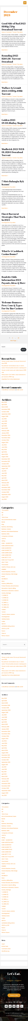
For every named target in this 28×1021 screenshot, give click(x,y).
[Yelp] (21, 1006)
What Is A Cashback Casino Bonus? (12, 253)
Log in (3, 944)
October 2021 (5, 464)
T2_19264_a (5, 602)
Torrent (15, 32)
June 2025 (4, 421)
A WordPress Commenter (8, 390)
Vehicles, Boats (6, 619)
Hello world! (20, 390)
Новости (4, 633)
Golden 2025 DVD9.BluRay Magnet (13, 121)
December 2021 (6, 459)
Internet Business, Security (8, 571)
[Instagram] (14, 1006)
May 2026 (4, 402)
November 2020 (6, 490)
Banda (3, 522)
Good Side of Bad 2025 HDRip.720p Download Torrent (14, 26)
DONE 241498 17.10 (6, 550)
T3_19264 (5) (5, 607)
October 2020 (5, 492)
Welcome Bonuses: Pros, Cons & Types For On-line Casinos (12, 305)
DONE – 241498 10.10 (7, 543)
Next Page (14, 340)
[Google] (17, 1006)
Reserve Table (14, 995)
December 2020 (6, 487)
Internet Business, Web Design (9, 574)
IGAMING (4, 569)
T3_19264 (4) (5, 605)
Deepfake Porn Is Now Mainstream (11, 379)
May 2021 (4, 475)
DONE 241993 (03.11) (7, 553)
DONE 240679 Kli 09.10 (7, 545)
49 (2, 515)
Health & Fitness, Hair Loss (8, 567)
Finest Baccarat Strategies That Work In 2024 (13, 216)
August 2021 (5, 468)
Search (3, 347)
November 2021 (6, 461)
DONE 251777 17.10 (6, 557)
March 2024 (5, 454)
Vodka (3, 621)
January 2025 (5, 433)
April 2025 (4, 426)
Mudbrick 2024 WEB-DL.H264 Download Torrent (13, 152)
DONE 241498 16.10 (6, 548)
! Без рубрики (5, 510)
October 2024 (5, 440)
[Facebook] (6, 1006)
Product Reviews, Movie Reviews (10, 586)
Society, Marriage (6, 593)
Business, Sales (5, 534)
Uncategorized (5, 187)
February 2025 (5, 430)
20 (18, 338)
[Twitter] (10, 1006)
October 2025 (5, 411)
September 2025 (6, 414)
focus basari (5, 564)
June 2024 (4, 447)
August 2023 (5, 456)
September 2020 (6, 494)
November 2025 (6, 409)
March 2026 (5, 407)
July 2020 (4, 499)
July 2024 (4, 445)
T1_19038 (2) (5, 598)
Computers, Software (7, 536)
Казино (3, 631)
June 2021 (4, 473)
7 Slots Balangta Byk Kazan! (13, 183)
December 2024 (6, 435)
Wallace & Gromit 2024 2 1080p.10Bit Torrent (12, 90)
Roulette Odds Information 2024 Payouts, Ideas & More (13, 280)
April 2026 (4, 404)
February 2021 (5, 482)
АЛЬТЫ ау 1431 (5, 628)
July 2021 (4, 471)
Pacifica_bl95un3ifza (7, 583)
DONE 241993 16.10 (6, 555)
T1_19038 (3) (5, 600)
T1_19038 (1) (5, 595)
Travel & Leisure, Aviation (8, 614)
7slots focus (5, 517)
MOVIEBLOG (5, 579)
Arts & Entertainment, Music (9, 519)
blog (3, 524)
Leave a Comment (7, 32)
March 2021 (4, 480)
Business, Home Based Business (10, 531)
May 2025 (4, 423)
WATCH (4, 624)
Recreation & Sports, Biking (9, 588)
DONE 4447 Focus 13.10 (8, 560)
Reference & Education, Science (10, 590)
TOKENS (4, 609)
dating (3, 541)
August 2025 (5, 416)
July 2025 (4, 419)
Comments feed (6, 948)
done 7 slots (5, 562)
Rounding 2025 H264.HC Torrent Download (11, 58)
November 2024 (6, 437)
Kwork (3, 576)
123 (2, 512)
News (3, 581)
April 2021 (4, 478)
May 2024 (4, 449)
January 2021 (5, 485)
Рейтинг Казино (5, 635)
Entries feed (5, 946)
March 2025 (5, 428)
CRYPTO (4, 538)
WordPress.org (5, 951)
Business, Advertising (7, 527)
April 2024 (4, 452)
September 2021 (6, 466)
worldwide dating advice (8, 626)
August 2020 (5, 497)
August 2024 (5, 442)
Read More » (5, 50)
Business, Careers (6, 529)
